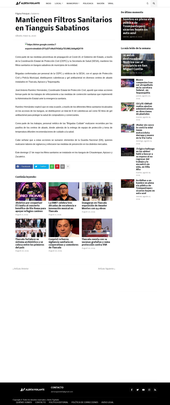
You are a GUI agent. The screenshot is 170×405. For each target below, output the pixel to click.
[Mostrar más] (68, 166)
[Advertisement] (138, 248)
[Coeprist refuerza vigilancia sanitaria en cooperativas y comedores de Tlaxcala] (64, 228)
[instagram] (149, 390)
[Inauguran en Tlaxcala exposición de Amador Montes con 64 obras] (97, 191)
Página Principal (22, 14)
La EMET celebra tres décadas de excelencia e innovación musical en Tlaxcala (62, 207)
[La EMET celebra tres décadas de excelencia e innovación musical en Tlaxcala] (64, 191)
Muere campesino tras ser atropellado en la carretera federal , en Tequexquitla (144, 86)
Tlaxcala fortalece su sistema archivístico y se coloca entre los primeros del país (29, 243)
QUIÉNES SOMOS (24, 402)
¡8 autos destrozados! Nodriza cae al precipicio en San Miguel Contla (135, 62)
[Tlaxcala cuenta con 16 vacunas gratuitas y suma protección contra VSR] (97, 228)
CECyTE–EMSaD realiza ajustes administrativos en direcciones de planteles (144, 109)
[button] (147, 3)
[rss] (155, 390)
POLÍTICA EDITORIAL (58, 402)
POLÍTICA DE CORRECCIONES (85, 402)
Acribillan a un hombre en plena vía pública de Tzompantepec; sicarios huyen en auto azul (137, 25)
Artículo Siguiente (106, 269)
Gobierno (35, 14)
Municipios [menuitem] (72, 3)
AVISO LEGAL (107, 402)
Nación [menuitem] (100, 3)
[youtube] (143, 390)
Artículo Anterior (21, 269)
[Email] (62, 166)
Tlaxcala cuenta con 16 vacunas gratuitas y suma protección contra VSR (96, 242)
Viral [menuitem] (111, 3)
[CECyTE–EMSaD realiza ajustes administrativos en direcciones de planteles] (127, 107)
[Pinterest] (57, 166)
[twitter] (137, 390)
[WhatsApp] (52, 166)
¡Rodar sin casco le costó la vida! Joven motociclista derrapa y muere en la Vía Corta (145, 131)
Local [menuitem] (58, 3)
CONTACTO (40, 402)
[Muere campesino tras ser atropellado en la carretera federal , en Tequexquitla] (127, 83)
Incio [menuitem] (48, 3)
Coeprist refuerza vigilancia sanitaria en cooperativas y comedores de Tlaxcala (63, 243)
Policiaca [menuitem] (88, 3)
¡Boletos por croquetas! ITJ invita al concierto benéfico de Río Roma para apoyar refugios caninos (30, 207)
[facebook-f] (131, 390)
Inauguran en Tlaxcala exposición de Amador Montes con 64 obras (94, 206)
